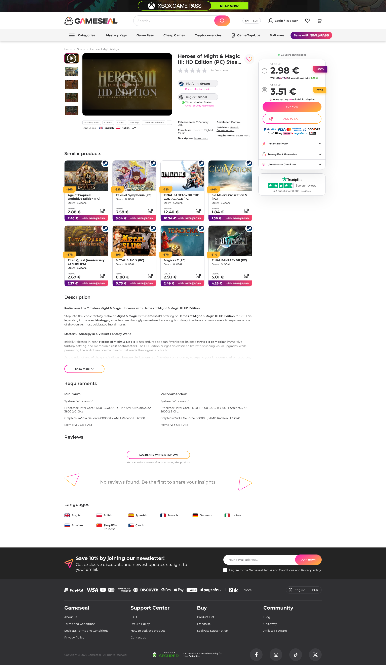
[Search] (222, 20)
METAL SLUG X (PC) (130, 260)
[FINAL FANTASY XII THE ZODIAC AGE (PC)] (182, 176)
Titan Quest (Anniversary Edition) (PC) (86, 262)
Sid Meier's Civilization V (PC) (229, 197)
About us (70, 617)
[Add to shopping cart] (102, 211)
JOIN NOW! (308, 559)
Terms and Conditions (279, 570)
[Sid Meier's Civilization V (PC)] (230, 176)
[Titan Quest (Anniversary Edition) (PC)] (86, 241)
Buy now (292, 106)
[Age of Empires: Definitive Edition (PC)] (86, 176)
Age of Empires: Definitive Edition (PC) (84, 197)
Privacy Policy (311, 570)
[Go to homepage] (91, 20)
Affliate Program (275, 630)
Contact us (138, 637)
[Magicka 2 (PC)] (182, 241)
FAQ (134, 617)
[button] (319, 21)
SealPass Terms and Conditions (86, 630)
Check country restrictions (199, 105)
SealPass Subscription (212, 630)
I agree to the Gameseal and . (275, 570)
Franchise (203, 624)
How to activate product (148, 630)
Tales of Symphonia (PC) (134, 195)
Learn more (201, 138)
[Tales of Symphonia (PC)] (134, 176)
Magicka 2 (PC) (175, 260)
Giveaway (270, 624)
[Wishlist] (308, 21)
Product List (205, 617)
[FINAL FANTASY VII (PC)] (230, 241)
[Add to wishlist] (249, 59)
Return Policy (140, 624)
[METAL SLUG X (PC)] (134, 241)
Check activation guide (197, 89)
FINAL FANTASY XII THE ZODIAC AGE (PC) (181, 197)
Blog (266, 617)
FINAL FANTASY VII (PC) (229, 260)
